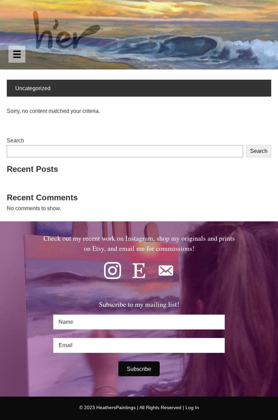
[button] (139, 368)
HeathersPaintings (116, 407)
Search (15, 140)
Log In (192, 407)
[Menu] (16, 54)
